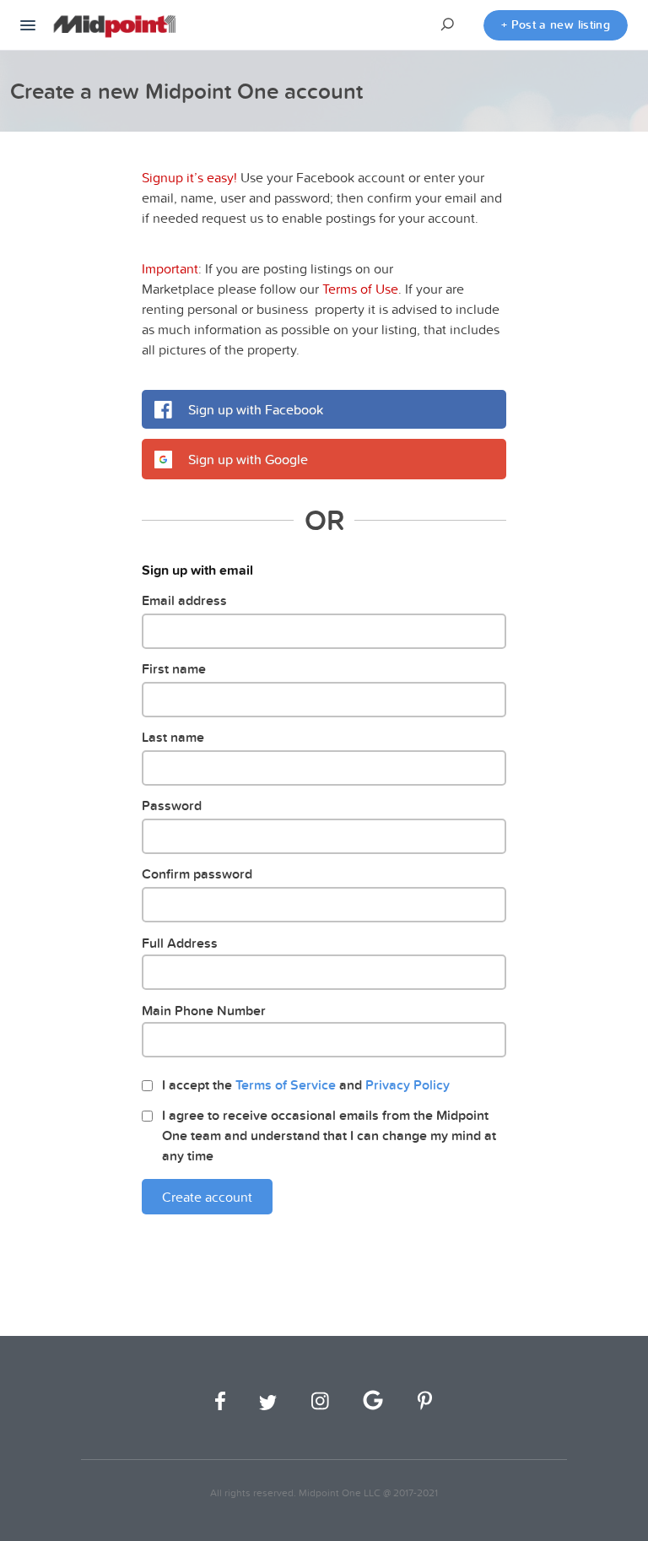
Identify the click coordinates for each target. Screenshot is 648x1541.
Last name (173, 737)
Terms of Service (285, 1085)
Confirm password (197, 874)
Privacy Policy (407, 1085)
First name (174, 669)
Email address (184, 600)
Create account (207, 1196)
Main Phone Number (204, 1010)
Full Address (180, 943)
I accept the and (306, 1085)
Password (172, 805)
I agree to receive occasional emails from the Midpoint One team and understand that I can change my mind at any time (329, 1135)
